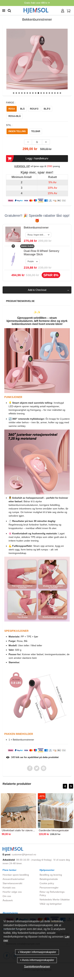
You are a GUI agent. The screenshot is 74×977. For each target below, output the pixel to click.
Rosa (11, 109)
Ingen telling (17, 131)
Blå (22, 109)
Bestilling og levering (51, 874)
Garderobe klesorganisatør (54, 830)
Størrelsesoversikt (12, 883)
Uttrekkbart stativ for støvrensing (20, 830)
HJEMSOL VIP (22, 166)
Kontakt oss (9, 887)
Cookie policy (47, 883)
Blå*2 (47, 109)
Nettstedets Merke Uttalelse (55, 899)
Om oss (7, 896)
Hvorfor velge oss (12, 891)
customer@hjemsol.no (24, 854)
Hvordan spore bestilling (16, 874)
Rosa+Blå (14, 116)
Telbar (35, 131)
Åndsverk (8, 900)
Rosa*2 (34, 109)
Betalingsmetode (49, 879)
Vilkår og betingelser (51, 903)
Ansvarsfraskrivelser (14, 879)
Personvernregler (49, 887)
